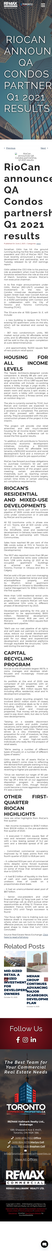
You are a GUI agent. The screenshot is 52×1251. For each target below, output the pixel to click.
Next (43, 148)
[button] (6, 979)
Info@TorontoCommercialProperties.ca (27, 1153)
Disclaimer (13, 1213)
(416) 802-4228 (28, 1146)
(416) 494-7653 (28, 1138)
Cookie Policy (39, 1211)
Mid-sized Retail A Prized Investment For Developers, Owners (16, 982)
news (38, 244)
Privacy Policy (12, 1211)
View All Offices (26, 1159)
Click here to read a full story (26, 935)
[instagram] (25, 1040)
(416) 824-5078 (28, 1142)
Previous (10, 148)
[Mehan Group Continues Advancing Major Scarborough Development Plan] (37, 952)
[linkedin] (33, 1040)
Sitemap (9, 1209)
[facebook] (18, 1040)
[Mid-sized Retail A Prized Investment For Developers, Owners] (14, 952)
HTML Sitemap (19, 1209)
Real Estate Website (33, 1213)
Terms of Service (26, 1211)
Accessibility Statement (36, 1209)
